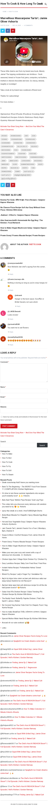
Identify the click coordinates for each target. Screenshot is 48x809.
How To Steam (7, 475)
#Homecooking (16, 136)
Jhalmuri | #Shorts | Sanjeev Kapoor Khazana (19, 215)
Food (16, 150)
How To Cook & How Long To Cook (21, 3)
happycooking (6, 157)
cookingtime (18, 143)
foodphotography (8, 153)
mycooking (38, 161)
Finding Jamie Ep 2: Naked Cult (24, 662)
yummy (17, 171)
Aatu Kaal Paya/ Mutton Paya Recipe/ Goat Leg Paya (22, 500)
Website (3, 407)
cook (33, 136)
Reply (11, 274)
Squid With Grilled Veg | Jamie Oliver (28, 649)
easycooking (6, 150)
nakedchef (5, 164)
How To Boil (6, 458)
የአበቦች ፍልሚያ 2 (6, 175)
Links (4, 628)
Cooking (4, 139)
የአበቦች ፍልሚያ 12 (28, 171)
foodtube (32, 153)
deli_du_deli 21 (22, 146)
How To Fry (6, 466)
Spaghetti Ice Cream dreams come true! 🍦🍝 (28, 696)
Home (4, 11)
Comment (4, 362)
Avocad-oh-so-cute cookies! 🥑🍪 (15, 623)
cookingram (6, 143)
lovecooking (26, 161)
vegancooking (6, 171)
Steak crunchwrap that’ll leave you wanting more (20, 482)
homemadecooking (36, 157)
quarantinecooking (27, 164)
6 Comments (28, 25)
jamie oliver (13, 161)
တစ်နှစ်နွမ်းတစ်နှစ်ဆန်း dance (22, 175)
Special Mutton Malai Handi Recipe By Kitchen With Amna (24, 618)
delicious (34, 146)
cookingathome (16, 139)
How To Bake (7, 454)
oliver (15, 164)
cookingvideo (30, 143)
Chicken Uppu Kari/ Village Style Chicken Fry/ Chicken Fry (24, 559)
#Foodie (4, 136)
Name (3, 387)
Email (3, 397)
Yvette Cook (4, 25)
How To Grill (6, 470)
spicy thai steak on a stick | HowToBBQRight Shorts (22, 511)
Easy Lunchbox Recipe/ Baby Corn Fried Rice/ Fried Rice (24, 563)
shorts (24, 168)
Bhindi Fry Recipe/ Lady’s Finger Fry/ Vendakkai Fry (22, 574)
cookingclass (30, 139)
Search (3, 442)
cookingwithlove (7, 146)
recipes (4, 168)
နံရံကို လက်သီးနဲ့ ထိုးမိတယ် (9, 178)
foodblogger (26, 150)
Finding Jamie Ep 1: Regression (24, 667)
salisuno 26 (14, 168)
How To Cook (13, 11)
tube (33, 168)
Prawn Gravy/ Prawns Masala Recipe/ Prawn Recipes (22, 235)
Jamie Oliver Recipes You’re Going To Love (30, 636)
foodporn (21, 153)
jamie (3, 161)
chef (26, 136)
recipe (40, 164)
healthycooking (20, 157)
